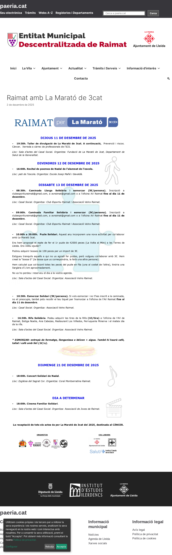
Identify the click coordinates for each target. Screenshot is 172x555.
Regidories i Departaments (74, 12)
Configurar (11, 546)
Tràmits (30, 12)
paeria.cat (13, 6)
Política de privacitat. (24, 539)
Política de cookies (144, 538)
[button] (168, 78)
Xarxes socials (97, 543)
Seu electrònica (11, 12)
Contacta (81, 78)
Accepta (61, 546)
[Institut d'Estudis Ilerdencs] (86, 497)
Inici (13, 68)
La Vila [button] (27, 68)
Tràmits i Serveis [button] (105, 68)
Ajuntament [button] (50, 68)
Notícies (93, 534)
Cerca (153, 13)
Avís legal (138, 529)
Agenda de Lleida (99, 539)
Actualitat (75, 68)
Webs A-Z (46, 12)
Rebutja (49, 546)
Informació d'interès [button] (141, 68)
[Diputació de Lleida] (49, 497)
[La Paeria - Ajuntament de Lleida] (123, 497)
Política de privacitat (145, 534)
